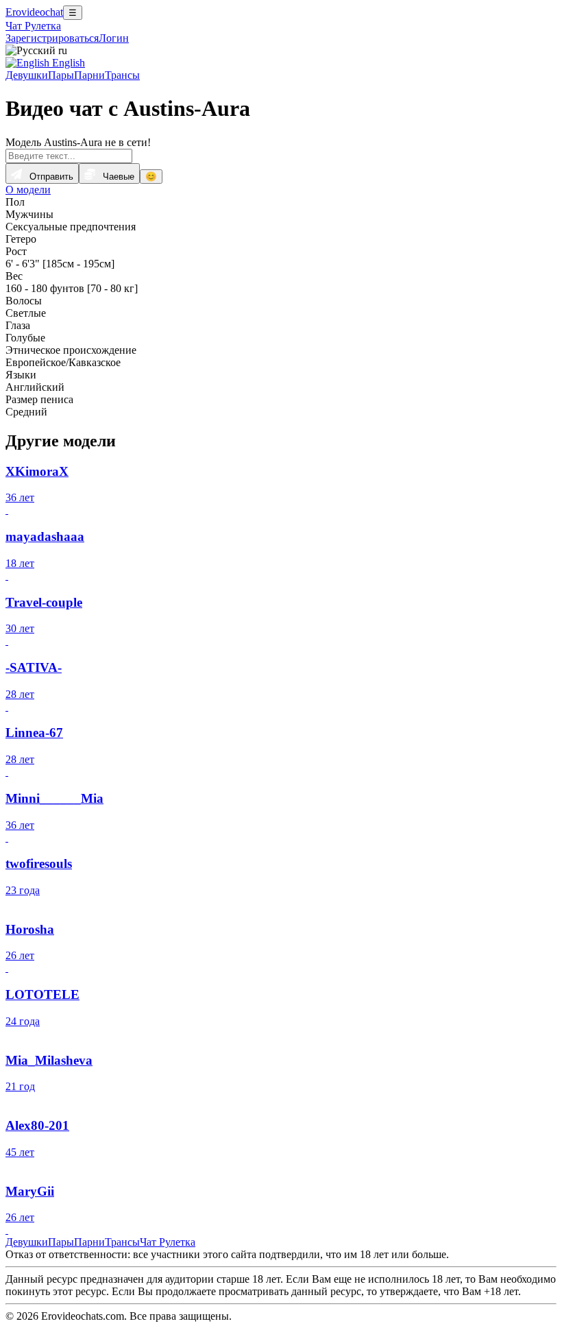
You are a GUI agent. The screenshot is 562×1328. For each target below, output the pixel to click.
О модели (28, 189)
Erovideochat (34, 12)
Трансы (122, 75)
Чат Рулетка (33, 26)
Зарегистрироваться (52, 38)
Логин (114, 38)
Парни (89, 75)
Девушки (26, 75)
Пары (61, 75)
